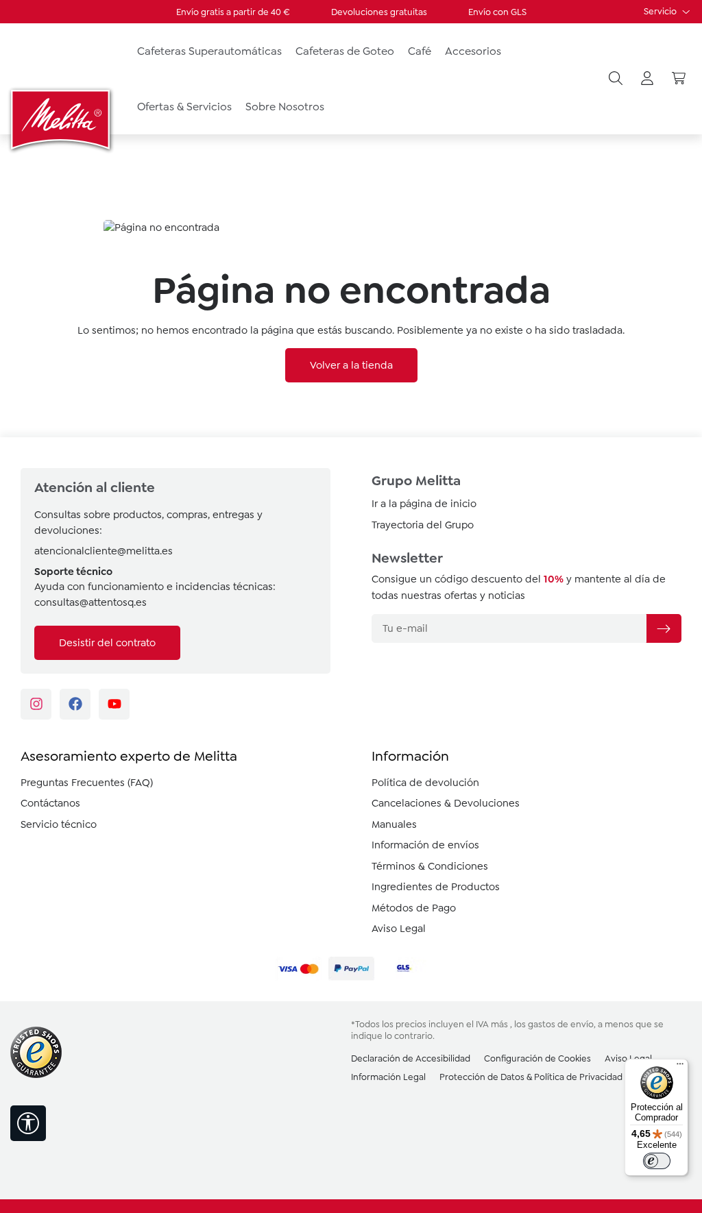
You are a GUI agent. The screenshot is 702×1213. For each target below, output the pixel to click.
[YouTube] (114, 704)
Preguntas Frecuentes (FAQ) (87, 782)
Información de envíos (425, 845)
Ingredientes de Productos (436, 887)
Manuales (394, 824)
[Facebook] (75, 704)
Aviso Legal (399, 928)
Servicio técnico (59, 824)
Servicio (661, 11)
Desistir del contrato (107, 643)
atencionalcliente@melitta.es (103, 551)
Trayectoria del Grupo (423, 525)
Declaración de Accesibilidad (410, 1058)
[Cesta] (679, 78)
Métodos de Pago (414, 908)
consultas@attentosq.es (90, 602)
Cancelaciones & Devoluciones (446, 803)
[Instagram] (36, 704)
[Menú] (680, 1067)
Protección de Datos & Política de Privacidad (530, 1077)
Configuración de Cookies (537, 1058)
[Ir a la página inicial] (61, 119)
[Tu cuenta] (647, 78)
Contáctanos (50, 803)
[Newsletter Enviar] (663, 628)
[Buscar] (616, 78)
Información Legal (388, 1077)
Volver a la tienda (351, 365)
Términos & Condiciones (430, 866)
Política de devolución (425, 782)
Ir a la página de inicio (424, 504)
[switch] (656, 1161)
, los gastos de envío (552, 1024)
